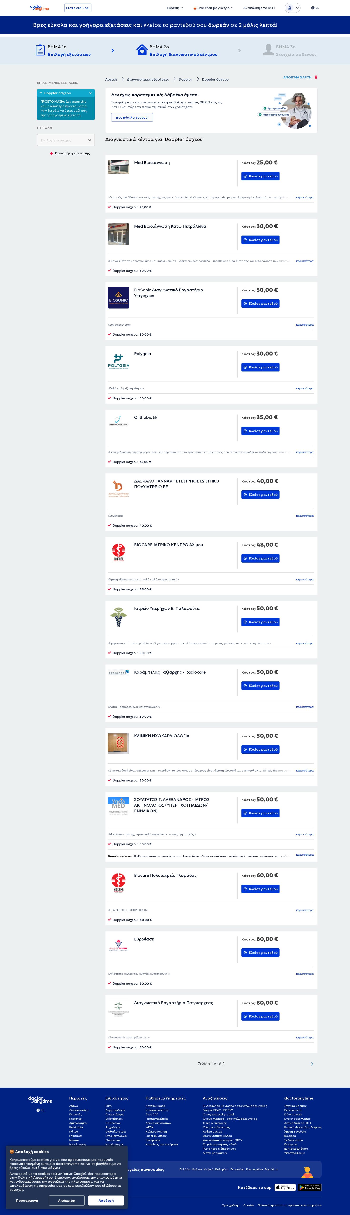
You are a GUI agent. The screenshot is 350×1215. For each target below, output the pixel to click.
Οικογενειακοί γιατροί (218, 1114)
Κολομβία (222, 1169)
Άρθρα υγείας (212, 1131)
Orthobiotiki (146, 417)
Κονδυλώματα (155, 1106)
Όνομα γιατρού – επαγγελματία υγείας (230, 1118)
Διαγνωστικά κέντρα (217, 1136)
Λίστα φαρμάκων (215, 1153)
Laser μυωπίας (156, 1136)
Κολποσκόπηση (156, 1131)
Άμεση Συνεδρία (295, 1131)
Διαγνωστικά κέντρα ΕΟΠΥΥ (222, 1140)
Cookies (248, 1205)
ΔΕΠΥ (149, 1127)
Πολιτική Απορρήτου (35, 1178)
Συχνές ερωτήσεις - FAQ (220, 1144)
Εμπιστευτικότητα (296, 1148)
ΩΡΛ (108, 1106)
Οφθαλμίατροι (115, 1131)
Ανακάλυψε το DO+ (297, 1123)
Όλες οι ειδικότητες (216, 1127)
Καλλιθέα (76, 1127)
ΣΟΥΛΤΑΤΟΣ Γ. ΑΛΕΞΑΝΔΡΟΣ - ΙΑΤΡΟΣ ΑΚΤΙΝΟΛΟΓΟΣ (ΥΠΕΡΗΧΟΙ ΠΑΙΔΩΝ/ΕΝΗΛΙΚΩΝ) (172, 805)
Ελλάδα (185, 1169)
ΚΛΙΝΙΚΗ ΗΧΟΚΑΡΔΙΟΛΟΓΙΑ (162, 735)
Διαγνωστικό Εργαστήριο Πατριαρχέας (173, 1002)
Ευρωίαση (144, 939)
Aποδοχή (106, 1200)
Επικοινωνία (293, 1110)
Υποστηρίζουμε (294, 1153)
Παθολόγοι (113, 1123)
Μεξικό (208, 1169)
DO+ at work (293, 1114)
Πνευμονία (153, 1140)
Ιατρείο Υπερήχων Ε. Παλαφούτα (167, 608)
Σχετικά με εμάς (295, 1106)
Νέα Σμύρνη (77, 1144)
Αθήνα (73, 1106)
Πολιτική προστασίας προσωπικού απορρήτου (290, 1205)
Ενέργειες (291, 1144)
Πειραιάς (75, 1114)
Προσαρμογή (27, 1200)
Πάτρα (73, 1131)
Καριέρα (290, 1136)
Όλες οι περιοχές (215, 1123)
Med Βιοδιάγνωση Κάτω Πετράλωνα (170, 226)
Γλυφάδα (75, 1136)
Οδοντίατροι (114, 1118)
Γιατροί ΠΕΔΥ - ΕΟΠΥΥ (218, 1110)
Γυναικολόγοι (114, 1114)
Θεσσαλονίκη (78, 1110)
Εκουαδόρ (237, 1169)
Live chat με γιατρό (297, 1118)
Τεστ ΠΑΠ (152, 1114)
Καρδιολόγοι (114, 1144)
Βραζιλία (271, 1169)
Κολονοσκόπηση (157, 1110)
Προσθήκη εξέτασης (72, 153)
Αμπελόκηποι (78, 1123)
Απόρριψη (66, 1200)
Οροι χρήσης (231, 1205)
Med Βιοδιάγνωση (152, 162)
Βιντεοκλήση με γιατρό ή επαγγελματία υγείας (235, 1106)
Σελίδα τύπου (293, 1140)
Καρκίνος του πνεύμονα (162, 1144)
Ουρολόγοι (113, 1140)
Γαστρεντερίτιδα (157, 1118)
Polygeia (142, 353)
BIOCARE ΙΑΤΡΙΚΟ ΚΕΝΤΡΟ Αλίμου (168, 544)
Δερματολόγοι (115, 1110)
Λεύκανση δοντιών (158, 1123)
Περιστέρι (75, 1118)
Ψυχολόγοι (112, 1127)
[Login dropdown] (292, 8)
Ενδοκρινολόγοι (116, 1136)
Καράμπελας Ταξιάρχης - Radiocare (170, 672)
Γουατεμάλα (254, 1169)
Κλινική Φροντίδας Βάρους (303, 1127)
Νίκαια (74, 1140)
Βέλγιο (197, 1169)
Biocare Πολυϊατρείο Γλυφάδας (165, 875)
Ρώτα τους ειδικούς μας (219, 1148)
